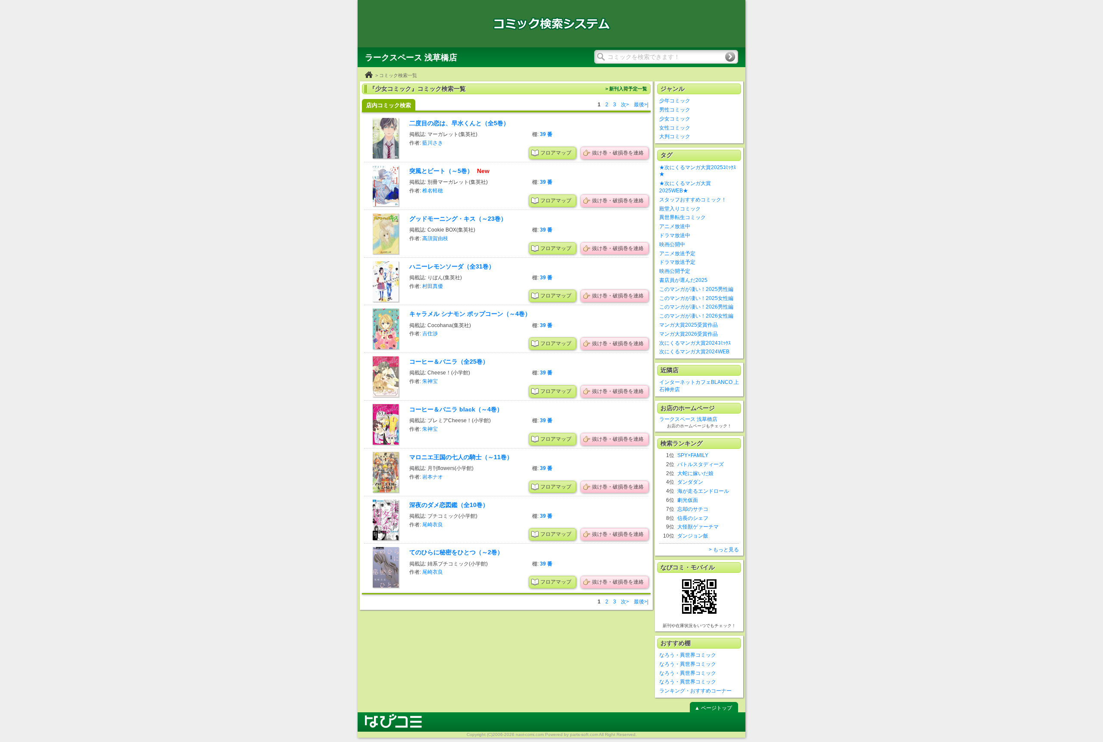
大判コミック (674, 136)
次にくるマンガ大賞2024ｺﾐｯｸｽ (695, 343)
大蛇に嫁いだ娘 (695, 473)
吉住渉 (430, 334)
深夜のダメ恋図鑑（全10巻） (449, 504)
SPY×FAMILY (692, 455)
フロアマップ (555, 153)
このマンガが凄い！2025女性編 (696, 298)
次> (625, 105)
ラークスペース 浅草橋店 (688, 419)
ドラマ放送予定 (677, 262)
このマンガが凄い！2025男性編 (696, 289)
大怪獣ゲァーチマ (698, 527)
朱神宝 (430, 381)
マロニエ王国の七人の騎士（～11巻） (461, 457)
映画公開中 (672, 244)
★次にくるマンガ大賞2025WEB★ (685, 187)
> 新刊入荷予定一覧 (626, 88)
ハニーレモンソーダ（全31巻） (452, 266)
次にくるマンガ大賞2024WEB (694, 352)
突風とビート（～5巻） (442, 170)
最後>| (641, 105)
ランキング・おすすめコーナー (695, 691)
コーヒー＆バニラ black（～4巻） (456, 409)
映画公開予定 (674, 271)
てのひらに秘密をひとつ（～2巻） (456, 552)
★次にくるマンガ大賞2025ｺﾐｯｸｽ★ (697, 171)
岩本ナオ (432, 477)
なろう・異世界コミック (687, 655)
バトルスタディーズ (700, 464)
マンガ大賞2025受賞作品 (688, 325)
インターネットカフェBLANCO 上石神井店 (699, 386)
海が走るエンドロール (703, 491)
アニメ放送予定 (677, 253)
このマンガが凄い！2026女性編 (696, 316)
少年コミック (674, 101)
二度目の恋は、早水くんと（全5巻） (459, 123)
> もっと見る (724, 550)
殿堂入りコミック (680, 209)
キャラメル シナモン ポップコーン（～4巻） (470, 313)
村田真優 (432, 286)
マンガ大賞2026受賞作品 (688, 334)
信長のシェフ (692, 518)
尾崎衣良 (432, 525)
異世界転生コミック (682, 217)
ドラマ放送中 (674, 235)
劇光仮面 (687, 500)
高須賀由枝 (435, 238)
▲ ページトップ (713, 708)
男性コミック (674, 110)
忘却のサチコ (692, 509)
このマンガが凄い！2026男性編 (696, 307)
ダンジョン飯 (692, 536)
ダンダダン (690, 482)
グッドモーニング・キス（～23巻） (458, 218)
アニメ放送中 (674, 226)
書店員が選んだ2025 (683, 280)
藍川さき (432, 143)
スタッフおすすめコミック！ (692, 200)
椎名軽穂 (432, 191)
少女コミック (674, 119)
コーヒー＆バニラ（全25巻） (449, 361)
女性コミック (674, 128)
